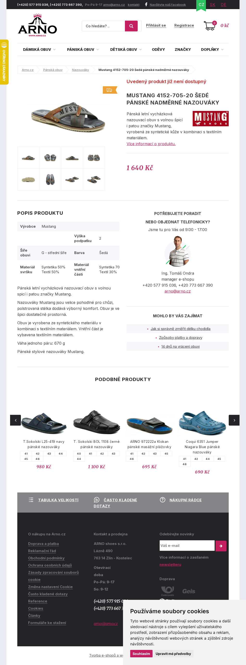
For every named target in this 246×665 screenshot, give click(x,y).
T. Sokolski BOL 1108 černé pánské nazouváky (97, 444)
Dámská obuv (37, 49)
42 (38, 453)
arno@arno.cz (114, 4)
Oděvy (158, 49)
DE (224, 4)
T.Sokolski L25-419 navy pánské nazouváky (44, 444)
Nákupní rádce (186, 500)
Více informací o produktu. (151, 143)
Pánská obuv (81, 49)
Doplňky (210, 49)
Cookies (35, 608)
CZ (201, 4)
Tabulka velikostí (58, 500)
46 (38, 459)
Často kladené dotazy (48, 594)
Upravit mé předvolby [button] (173, 654)
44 (61, 453)
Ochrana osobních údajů (50, 565)
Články (34, 615)
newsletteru (170, 564)
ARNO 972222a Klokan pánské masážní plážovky (150, 444)
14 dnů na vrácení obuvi (180, 346)
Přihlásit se (156, 25)
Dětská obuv (124, 49)
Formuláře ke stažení (47, 622)
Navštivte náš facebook (168, 4)
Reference (37, 601)
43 (49, 453)
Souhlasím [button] (141, 654)
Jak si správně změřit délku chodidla (180, 328)
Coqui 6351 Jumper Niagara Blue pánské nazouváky (202, 446)
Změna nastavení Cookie (50, 586)
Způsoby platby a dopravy (180, 337)
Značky (183, 49)
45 (26, 459)
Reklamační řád (42, 551)
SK (212, 4)
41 (26, 453)
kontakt (133, 4)
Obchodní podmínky (46, 558)
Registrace (184, 25)
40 (79, 453)
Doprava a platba (43, 543)
